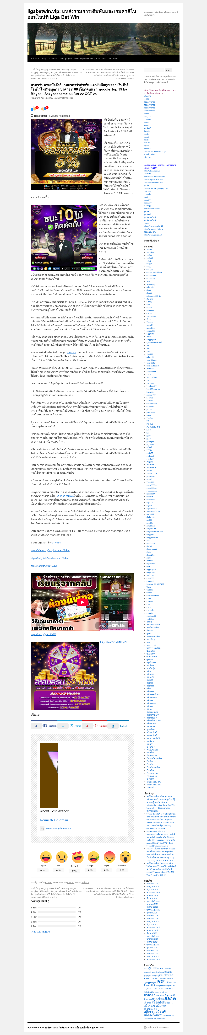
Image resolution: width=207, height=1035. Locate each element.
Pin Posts (113, 58)
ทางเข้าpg (151, 639)
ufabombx (150, 610)
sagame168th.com (153, 511)
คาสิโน (149, 621)
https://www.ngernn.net (153, 234)
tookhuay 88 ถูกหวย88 (155, 584)
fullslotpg (147, 205)
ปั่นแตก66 (151, 650)
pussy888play (152, 488)
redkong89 (151, 493)
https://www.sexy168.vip (153, 229)
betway (149, 301)
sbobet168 (150, 517)
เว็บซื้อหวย (151, 761)
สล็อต (149, 671)
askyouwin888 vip (154, 296)
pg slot (146, 134)
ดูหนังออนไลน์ (150, 217)
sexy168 (150, 522)
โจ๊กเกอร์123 (152, 787)
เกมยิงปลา (151, 741)
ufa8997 (150, 601)
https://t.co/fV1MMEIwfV (113, 642)
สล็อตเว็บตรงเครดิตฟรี (153, 226)
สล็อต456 (150, 677)
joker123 (147, 96)
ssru (148, 566)
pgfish (149, 438)
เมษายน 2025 (152, 930)
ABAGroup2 (151, 284)
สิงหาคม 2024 (152, 953)
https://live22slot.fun (152, 208)
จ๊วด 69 (150, 630)
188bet (149, 255)
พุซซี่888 (150, 659)
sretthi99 (150, 560)
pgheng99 (148, 202)
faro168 (154, 972)
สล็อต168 (150, 674)
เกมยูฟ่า (150, 744)
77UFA (149, 264)
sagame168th (152, 508)
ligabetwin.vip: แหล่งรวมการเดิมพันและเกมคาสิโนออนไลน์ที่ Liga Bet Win (81, 13)
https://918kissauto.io (152, 170)
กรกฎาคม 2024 (153, 956)
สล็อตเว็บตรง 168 (154, 720)
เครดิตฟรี (150, 746)
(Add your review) (40, 931)
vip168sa (150, 618)
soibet (149, 557)
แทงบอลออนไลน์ (154, 781)
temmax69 (150, 581)
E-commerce (151, 316)
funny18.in (151, 328)
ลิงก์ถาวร (85, 882)
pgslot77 (147, 199)
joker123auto (152, 360)
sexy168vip (151, 525)
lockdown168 (152, 386)
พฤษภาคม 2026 (153, 892)
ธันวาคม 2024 (152, 941)
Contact (53, 58)
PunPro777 (151, 470)
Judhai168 (150, 368)
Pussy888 (150, 482)
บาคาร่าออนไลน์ (64, 496)
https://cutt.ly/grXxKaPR (43, 634)
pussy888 (147, 116)
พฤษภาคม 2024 (153, 959)
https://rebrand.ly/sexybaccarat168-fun (50, 550)
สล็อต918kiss (152, 697)
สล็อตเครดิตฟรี (153, 714)
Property (150, 461)
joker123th (151, 362)
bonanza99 (147, 972)
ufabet (149, 607)
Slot (148, 540)
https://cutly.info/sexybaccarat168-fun (50, 558)
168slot (149, 249)
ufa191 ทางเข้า (153, 595)
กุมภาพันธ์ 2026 (153, 901)
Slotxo (149, 552)
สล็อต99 (150, 700)
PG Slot (150, 424)
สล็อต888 (150, 691)
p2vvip (149, 409)
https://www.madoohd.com (154, 176)
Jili (148, 345)
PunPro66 (150, 464)
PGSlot (149, 450)
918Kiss (150, 269)
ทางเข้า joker (149, 154)
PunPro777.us (152, 473)
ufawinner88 (151, 616)
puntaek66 (150, 476)
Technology (151, 575)
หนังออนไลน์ (152, 732)
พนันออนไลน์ (152, 656)
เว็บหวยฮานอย (153, 773)
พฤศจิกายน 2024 (153, 944)
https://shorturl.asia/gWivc (44, 565)
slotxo (146, 122)
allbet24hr (150, 287)
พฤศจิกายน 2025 (153, 909)
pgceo (149, 435)
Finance (150, 322)
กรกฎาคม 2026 (153, 886)
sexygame (150, 534)
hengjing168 (151, 339)
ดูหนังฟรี (147, 214)
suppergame (151, 569)
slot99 (146, 113)
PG (148, 421)
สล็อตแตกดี (151, 723)
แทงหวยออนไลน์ (154, 784)
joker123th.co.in (153, 365)
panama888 (151, 412)
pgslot (146, 136)
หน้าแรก (35, 58)
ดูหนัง (146, 185)
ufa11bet (150, 589)
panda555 (150, 415)
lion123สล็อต (152, 377)
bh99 (148, 304)
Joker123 (150, 357)
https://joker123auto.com (153, 182)
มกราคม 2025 (152, 939)
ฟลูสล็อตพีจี (151, 662)
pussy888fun (152, 485)
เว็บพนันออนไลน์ (153, 767)
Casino (149, 313)
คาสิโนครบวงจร (153, 624)
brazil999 (150, 310)
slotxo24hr (151, 554)
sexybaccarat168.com (155, 531)
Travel (149, 586)
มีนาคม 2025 (152, 933)
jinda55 (149, 351)
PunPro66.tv (151, 467)
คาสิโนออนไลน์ (153, 627)
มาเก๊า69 (150, 665)
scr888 (149, 520)
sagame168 (170, 985)
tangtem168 (151, 572)
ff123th (149, 319)
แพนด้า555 (161, 1019)
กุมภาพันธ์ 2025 (153, 936)
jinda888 (150, 354)
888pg (149, 266)
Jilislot (149, 348)
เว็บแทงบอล (152, 776)
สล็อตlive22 (151, 703)
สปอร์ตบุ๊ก (151, 668)
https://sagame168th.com (153, 179)
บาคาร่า (71, 352)
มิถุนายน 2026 (152, 889)
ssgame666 (151, 563)
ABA (149, 281)
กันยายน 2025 (152, 915)
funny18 (150, 325)
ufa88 (149, 598)
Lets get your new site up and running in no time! (83, 58)
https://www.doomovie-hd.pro (155, 151)
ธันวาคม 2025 (152, 907)
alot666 (149, 293)
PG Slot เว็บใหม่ (153, 426)
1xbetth (147, 131)
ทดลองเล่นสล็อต (153, 636)
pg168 (146, 99)
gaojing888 (151, 330)
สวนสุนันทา (151, 726)
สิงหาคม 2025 (152, 918)
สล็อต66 (150, 682)
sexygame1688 (152, 537)
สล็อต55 (150, 680)
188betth (147, 148)
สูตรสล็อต (151, 729)
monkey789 (151, 394)
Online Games (152, 403)
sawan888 (150, 514)
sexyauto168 (151, 528)
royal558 (150, 502)
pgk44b (149, 447)
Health (149, 336)
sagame (149, 505)
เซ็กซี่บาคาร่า (152, 749)
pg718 (149, 429)
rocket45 (150, 496)
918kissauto (151, 275)
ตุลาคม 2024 (152, 947)
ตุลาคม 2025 (152, 912)
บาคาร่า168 (151, 645)
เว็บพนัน (150, 764)
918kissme (151, 278)
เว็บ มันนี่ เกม (152, 755)
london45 (170, 978)
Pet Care (150, 418)
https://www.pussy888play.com (156, 188)
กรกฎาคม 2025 (153, 921)
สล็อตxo (150, 709)
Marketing (150, 392)
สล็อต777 (150, 688)
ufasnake (150, 613)
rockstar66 (151, 499)
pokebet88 (150, 458)
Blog (44, 58)
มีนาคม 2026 (152, 898)
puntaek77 (150, 479)
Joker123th (149, 978)
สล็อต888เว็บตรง (153, 694)
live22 (149, 380)
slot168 (149, 546)
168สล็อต (150, 252)
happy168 (150, 333)
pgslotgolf (150, 456)
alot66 (149, 290)
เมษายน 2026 (152, 895)
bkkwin (149, 307)
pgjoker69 (150, 444)
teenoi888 (150, 578)
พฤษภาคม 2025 (153, 927)
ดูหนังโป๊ (147, 128)
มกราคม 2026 (152, 904)
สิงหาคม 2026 (152, 883)
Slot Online (151, 543)
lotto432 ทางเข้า (153, 389)
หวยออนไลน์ (152, 735)
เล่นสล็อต (150, 752)
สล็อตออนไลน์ (150, 232)
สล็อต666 (150, 685)
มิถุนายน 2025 (152, 924)
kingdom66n (151, 371)
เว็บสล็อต (150, 770)
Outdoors (150, 406)
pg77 (148, 432)
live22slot (150, 383)
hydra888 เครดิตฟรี (154, 342)
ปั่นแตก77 (151, 653)
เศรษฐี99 (150, 779)
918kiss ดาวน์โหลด (155, 272)
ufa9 (148, 604)
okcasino (150, 400)
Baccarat (150, 298)
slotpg (146, 125)
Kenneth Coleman (65, 97)
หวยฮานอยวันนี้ (153, 738)
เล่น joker (147, 157)
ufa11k (149, 592)
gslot (146, 197)
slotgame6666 (152, 549)
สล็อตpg (150, 706)
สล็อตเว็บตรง (149, 102)
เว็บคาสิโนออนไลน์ (154, 758)
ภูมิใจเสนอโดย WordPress (158, 1027)
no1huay (150, 397)
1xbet (149, 261)
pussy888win (152, 490)
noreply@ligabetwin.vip (58, 828)
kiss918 (147, 142)
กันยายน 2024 (152, 950)
